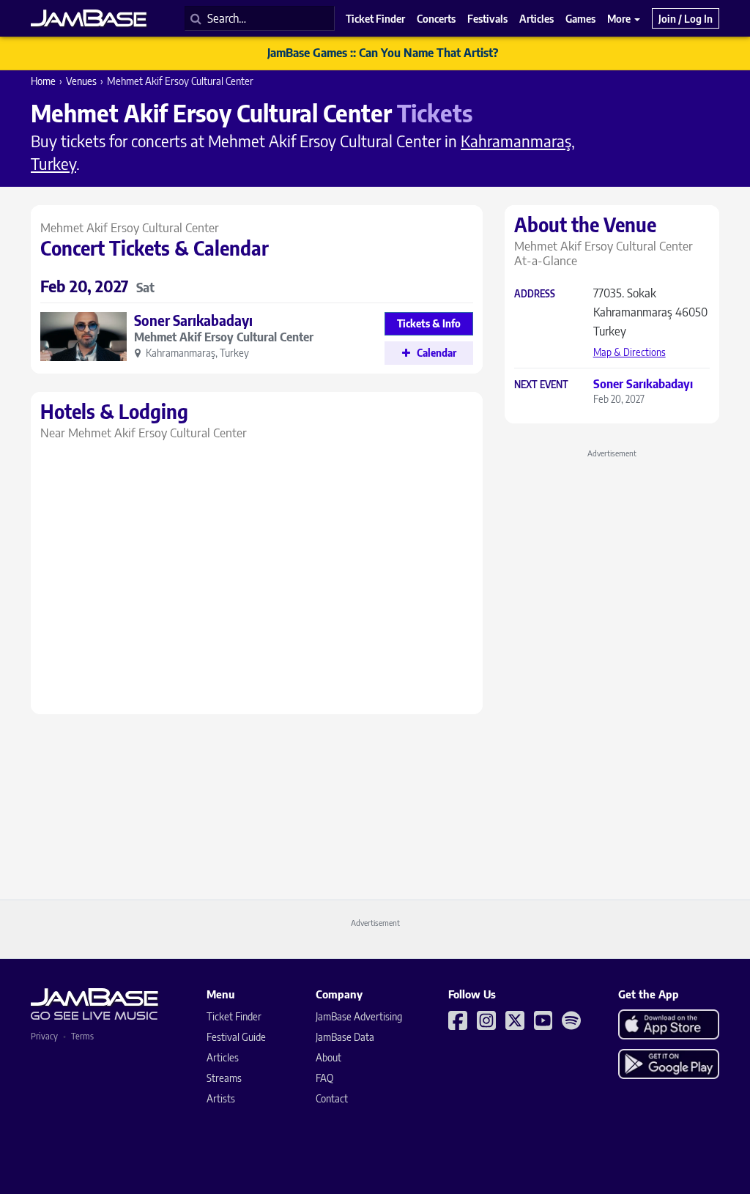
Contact (332, 1098)
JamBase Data (345, 1037)
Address (534, 294)
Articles (223, 1057)
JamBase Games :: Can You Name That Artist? (382, 52)
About (328, 1057)
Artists (221, 1098)
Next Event (541, 385)
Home (43, 81)
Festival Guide (236, 1037)
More (620, 18)
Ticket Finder (234, 1016)
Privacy (44, 1036)
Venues (81, 81)
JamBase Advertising (359, 1016)
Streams (224, 1078)
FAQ (324, 1078)
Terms (82, 1036)
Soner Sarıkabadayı (193, 320)
